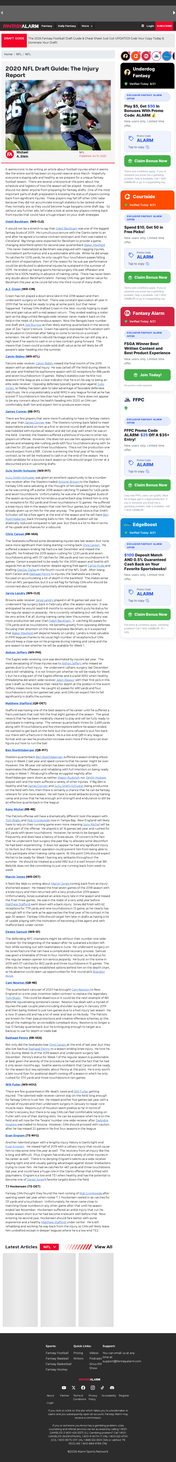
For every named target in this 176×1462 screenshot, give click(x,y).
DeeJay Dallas (26, 570)
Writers (78, 1358)
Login (150, 26)
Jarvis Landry (16, 593)
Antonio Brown (69, 481)
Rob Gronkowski (39, 820)
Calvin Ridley (16, 356)
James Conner (17, 411)
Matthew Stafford (19, 703)
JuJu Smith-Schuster (21, 470)
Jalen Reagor (65, 680)
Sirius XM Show (95, 1366)
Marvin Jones (16, 876)
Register (124, 1395)
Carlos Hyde (96, 565)
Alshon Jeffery (17, 652)
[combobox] (49, 1247)
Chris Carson (15, 534)
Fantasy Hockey (57, 1369)
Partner (64, 1395)
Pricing (78, 1353)
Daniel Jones (35, 1179)
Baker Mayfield (94, 245)
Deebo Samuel (16, 931)
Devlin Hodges (96, 777)
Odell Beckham (17, 221)
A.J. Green (14, 289)
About (50, 1395)
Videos (93, 1353)
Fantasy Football (57, 1353)
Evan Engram (16, 1135)
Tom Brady (13, 820)
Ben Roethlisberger (20, 750)
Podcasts (95, 1358)
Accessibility (109, 1395)
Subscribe (164, 26)
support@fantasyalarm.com (122, 1361)
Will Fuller (13, 1084)
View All (103, 1246)
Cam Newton (15, 982)
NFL (19, 54)
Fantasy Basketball (59, 1364)
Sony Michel (15, 809)
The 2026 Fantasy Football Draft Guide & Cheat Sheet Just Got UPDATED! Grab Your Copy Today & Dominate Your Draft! (96, 40)
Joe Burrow (33, 325)
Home (8, 54)
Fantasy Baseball (57, 1358)
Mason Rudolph (69, 777)
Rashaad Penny (40, 574)
